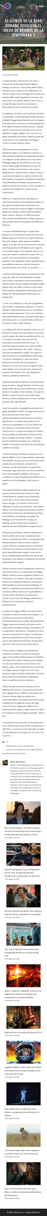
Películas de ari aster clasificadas (20, 746)
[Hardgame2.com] (7, 6)
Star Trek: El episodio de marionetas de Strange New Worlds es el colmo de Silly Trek (22, 952)
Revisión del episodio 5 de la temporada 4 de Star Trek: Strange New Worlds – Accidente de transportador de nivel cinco (22, 872)
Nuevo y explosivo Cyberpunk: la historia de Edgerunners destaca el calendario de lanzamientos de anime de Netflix (23, 994)
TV (7, 742)
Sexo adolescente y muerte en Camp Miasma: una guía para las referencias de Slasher (22, 1112)
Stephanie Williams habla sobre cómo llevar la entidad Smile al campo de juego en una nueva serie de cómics (23, 1070)
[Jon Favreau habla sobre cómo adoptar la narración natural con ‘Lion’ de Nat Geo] (23, 1145)
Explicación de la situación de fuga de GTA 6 (23, 1032)
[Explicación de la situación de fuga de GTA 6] (23, 1027)
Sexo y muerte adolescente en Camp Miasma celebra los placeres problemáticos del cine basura (23, 1192)
